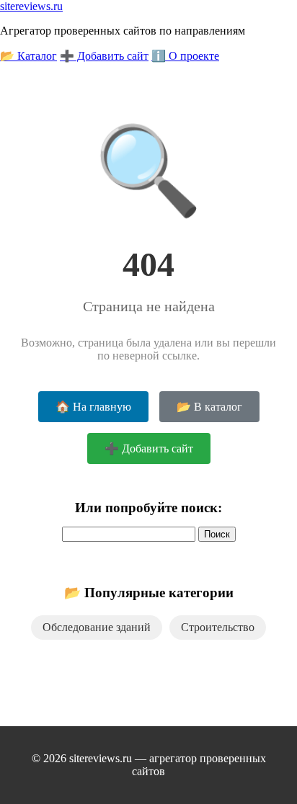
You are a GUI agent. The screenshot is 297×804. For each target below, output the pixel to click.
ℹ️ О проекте (185, 56)
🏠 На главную (93, 407)
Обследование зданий (97, 627)
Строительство (217, 627)
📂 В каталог (209, 407)
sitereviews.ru (31, 6)
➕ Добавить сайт (104, 56)
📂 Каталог (28, 56)
